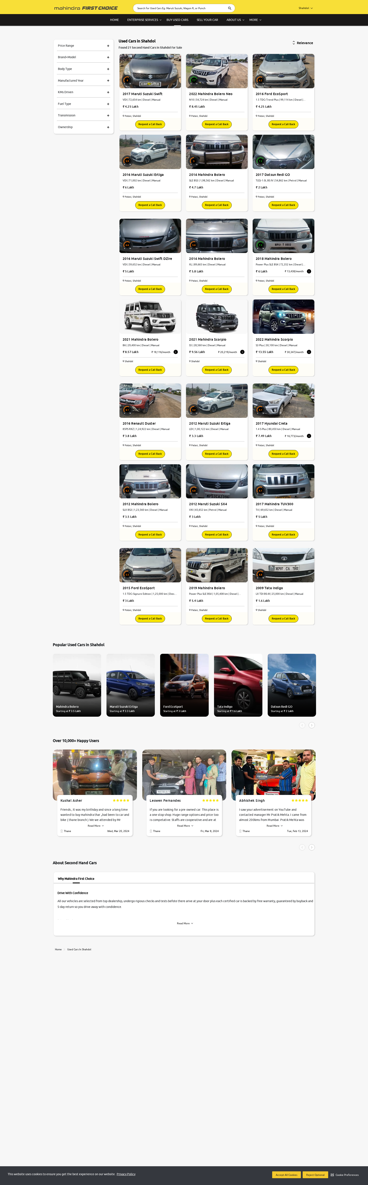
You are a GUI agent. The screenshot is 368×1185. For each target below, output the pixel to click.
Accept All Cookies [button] (286, 1174)
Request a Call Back (150, 124)
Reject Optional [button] (315, 1174)
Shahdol (304, 8)
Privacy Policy (126, 1174)
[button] (344, 1174)
